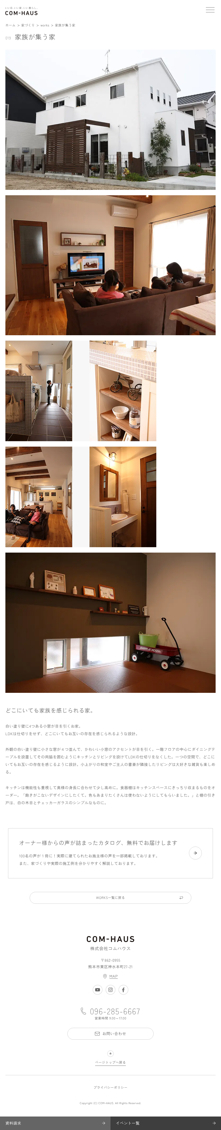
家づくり (28, 25)
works (44, 25)
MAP (113, 976)
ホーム (10, 25)
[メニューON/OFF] (210, 11)
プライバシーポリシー (110, 1087)
